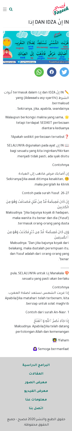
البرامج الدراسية (36, 365)
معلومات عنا (36, 400)
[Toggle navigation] (4, 9)
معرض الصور (36, 382)
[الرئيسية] (61, 9)
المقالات (36, 374)
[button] (64, 72)
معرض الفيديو (36, 391)
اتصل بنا (36, 408)
